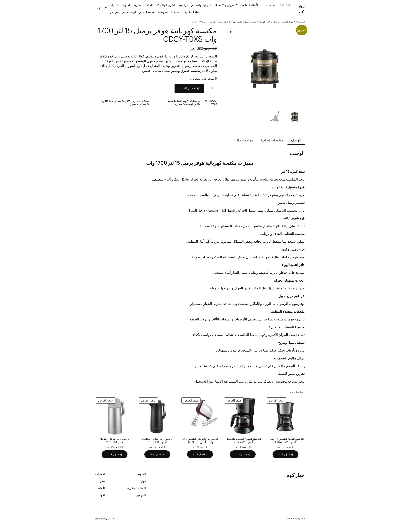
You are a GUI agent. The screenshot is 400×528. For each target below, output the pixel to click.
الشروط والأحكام (165, 5)
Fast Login (285, 5)
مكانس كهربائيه (265, 21)
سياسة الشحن (147, 12)
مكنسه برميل (250, 21)
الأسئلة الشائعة (250, 5)
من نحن (114, 12)
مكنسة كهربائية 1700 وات (112, 101)
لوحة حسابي (129, 12)
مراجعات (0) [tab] (243, 140)
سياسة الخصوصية (168, 12)
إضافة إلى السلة (189, 88)
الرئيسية (183, 5)
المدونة (126, 5)
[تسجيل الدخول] (105, 8)
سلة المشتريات (190, 12)
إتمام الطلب (268, 5)
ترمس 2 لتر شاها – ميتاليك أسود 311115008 (157, 440)
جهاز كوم (301, 8)
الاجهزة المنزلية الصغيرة (284, 21)
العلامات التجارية (143, 5)
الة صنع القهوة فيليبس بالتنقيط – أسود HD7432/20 (243, 440)
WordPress (100, 518)
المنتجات (114, 5)
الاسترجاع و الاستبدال (226, 5)
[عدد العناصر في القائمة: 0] (98, 8)
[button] (231, 32)
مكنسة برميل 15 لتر (134, 101)
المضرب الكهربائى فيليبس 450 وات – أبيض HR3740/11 (200, 440)
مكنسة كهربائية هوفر (139, 104)
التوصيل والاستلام (201, 5)
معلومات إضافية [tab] (271, 140)
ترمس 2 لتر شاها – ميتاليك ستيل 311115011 (115, 440)
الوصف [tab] (296, 140)
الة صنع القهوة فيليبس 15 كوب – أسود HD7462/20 (285, 440)
